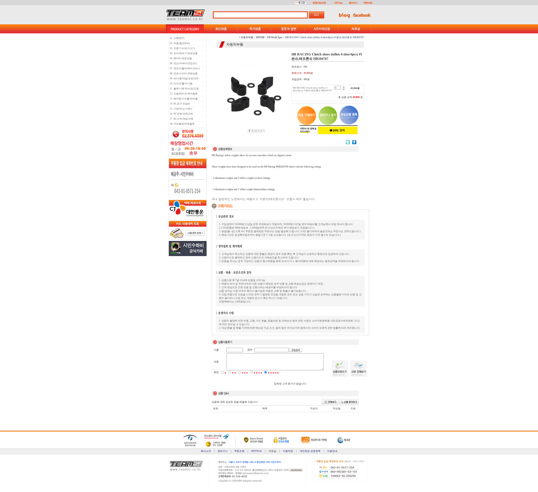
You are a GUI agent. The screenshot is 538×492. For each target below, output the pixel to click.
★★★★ (257, 372)
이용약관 (288, 451)
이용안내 (332, 451)
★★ (234, 372)
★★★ (244, 372)
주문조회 (368, 2)
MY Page (339, 2)
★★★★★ (273, 372)
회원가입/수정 (319, 2)
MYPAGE (256, 451)
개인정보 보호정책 (310, 451)
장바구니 (353, 2)
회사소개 (206, 451)
